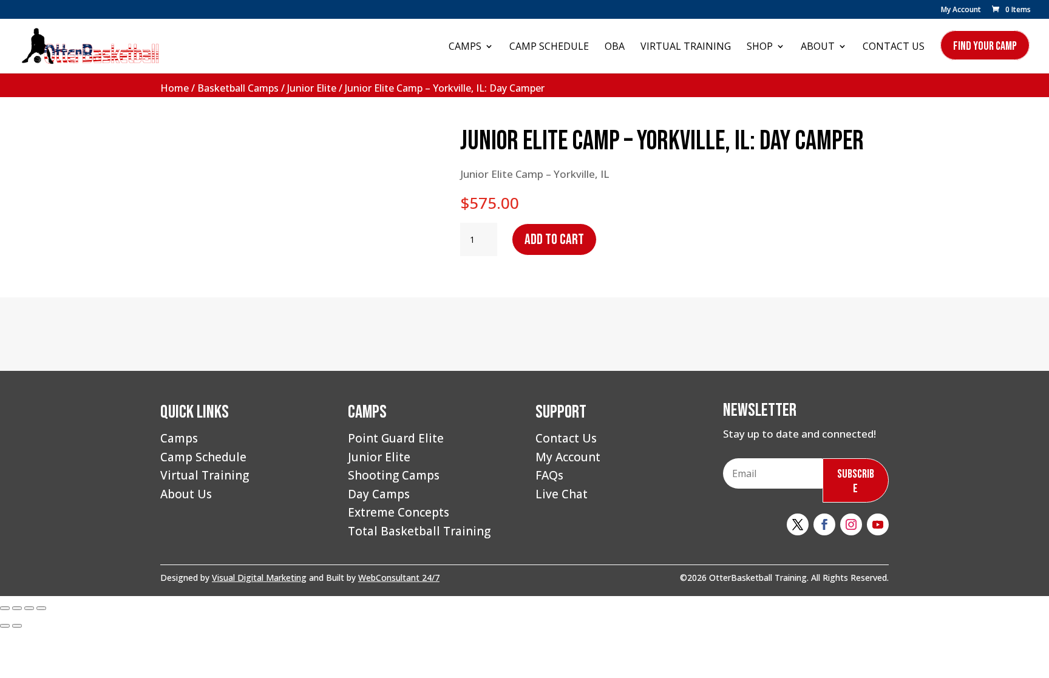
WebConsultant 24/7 (399, 577)
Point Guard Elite (396, 438)
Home (174, 88)
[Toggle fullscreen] (17, 608)
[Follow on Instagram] (851, 524)
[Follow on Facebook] (824, 524)
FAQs (549, 475)
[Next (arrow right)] (17, 626)
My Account (961, 10)
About (818, 47)
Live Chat (561, 494)
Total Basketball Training (419, 531)
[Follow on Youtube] (878, 524)
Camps (465, 47)
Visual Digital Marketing (259, 577)
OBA (615, 47)
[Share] (29, 608)
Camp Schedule (549, 47)
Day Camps (379, 494)
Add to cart (554, 239)
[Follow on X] (798, 524)
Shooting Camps (394, 475)
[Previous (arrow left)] (5, 626)
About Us (186, 494)
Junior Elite (311, 88)
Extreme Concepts (398, 512)
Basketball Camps (238, 88)
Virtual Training (685, 47)
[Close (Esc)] (41, 608)
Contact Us (894, 47)
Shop (760, 47)
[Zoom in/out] (5, 608)
